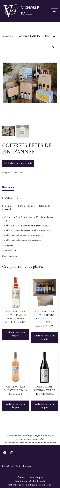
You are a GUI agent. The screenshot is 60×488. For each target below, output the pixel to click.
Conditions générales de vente (30, 481)
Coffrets (16, 173)
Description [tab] (8, 187)
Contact (21, 478)
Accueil (5, 36)
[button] (53, 47)
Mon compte (36, 478)
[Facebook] (4, 452)
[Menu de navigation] (54, 10)
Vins (13, 36)
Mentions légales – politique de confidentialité (30, 485)
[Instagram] (11, 452)
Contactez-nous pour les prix (18, 163)
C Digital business (44, 472)
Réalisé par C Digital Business (16, 466)
